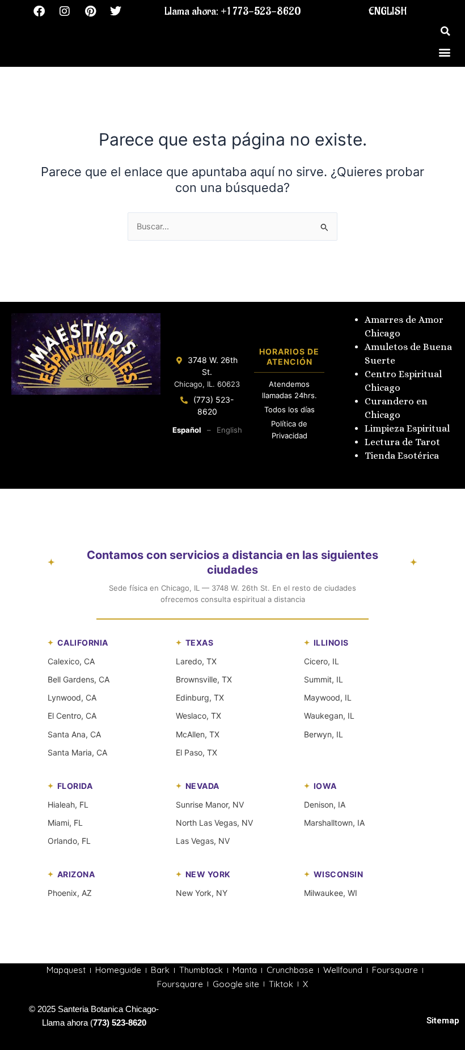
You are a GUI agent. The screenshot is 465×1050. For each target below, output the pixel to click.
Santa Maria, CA (77, 752)
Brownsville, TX (204, 679)
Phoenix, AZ (70, 893)
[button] (445, 31)
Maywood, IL (328, 697)
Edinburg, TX (200, 697)
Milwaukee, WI (330, 893)
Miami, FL (65, 822)
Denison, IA (324, 804)
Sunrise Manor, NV (210, 804)
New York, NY (201, 893)
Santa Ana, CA (74, 734)
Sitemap (442, 1020)
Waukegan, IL (329, 715)
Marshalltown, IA (334, 822)
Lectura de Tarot (402, 442)
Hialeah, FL (68, 804)
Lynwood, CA (72, 697)
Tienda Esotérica (403, 455)
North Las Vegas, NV (214, 822)
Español (186, 429)
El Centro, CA (72, 715)
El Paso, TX (196, 752)
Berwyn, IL (323, 734)
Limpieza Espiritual (407, 428)
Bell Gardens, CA (78, 679)
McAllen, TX (197, 734)
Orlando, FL (69, 841)
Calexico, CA (71, 661)
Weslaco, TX (198, 715)
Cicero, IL (321, 661)
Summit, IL (323, 679)
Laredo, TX (196, 661)
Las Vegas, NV (203, 841)
